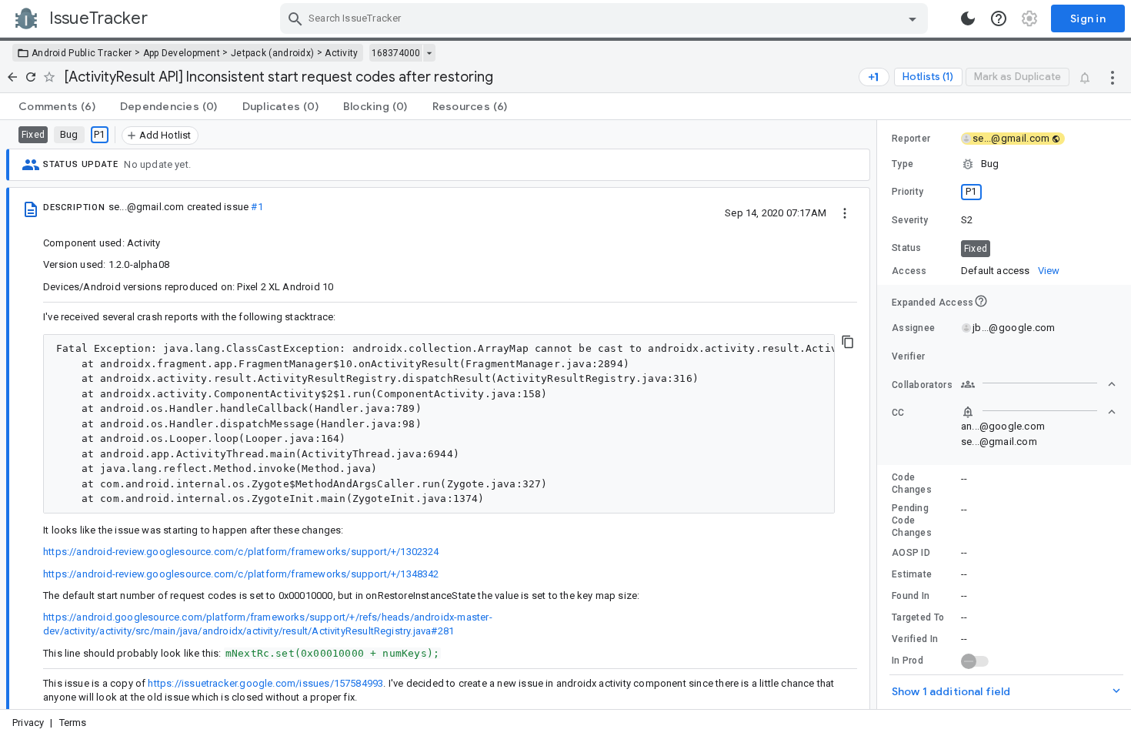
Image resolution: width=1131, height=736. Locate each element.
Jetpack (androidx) (272, 53)
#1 (256, 206)
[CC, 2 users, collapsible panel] (1038, 412)
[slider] (879, 414)
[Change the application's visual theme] (968, 18)
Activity (341, 53)
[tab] (57, 106)
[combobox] (606, 18)
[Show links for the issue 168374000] (428, 53)
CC (898, 412)
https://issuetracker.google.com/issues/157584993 (265, 683)
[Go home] (12, 77)
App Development (182, 53)
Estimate (912, 574)
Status (907, 248)
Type (902, 164)
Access (909, 271)
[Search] (295, 18)
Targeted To (918, 617)
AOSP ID (911, 552)
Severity (910, 220)
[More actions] (1112, 77)
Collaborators (922, 385)
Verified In (915, 639)
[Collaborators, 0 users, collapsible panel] (1038, 384)
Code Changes (912, 483)
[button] (1004, 164)
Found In (910, 595)
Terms (73, 722)
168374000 (396, 53)
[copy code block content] (848, 342)
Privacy (28, 722)
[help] (998, 18)
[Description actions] (844, 212)
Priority (907, 191)
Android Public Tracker (82, 53)
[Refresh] (31, 77)
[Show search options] (912, 18)
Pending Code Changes (912, 520)
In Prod (907, 660)
